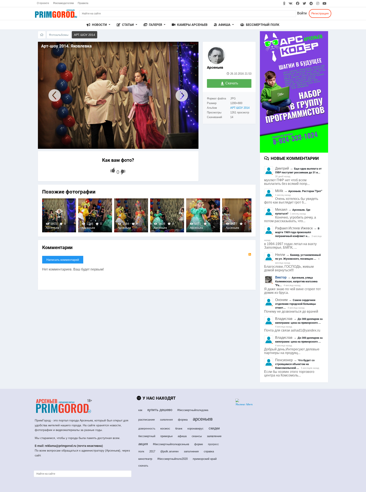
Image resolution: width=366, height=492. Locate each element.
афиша (182, 436)
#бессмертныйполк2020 (172, 458)
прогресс (213, 444)
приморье (166, 436)
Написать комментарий (62, 259)
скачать (143, 465)
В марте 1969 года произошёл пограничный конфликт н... (297, 232)
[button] (98, 25)
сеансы (197, 436)
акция (143, 444)
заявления (166, 419)
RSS (249, 254)
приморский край (205, 458)
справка (209, 451)
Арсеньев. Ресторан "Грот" (305, 191)
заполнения (191, 451)
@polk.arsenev (169, 451)
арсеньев (203, 419)
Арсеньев (215, 67)
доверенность (146, 428)
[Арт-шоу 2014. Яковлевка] (52, 95)
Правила (83, 3)
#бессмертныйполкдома (192, 410)
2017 (152, 451)
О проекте (43, 3)
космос (165, 428)
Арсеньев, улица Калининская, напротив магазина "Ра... (296, 281)
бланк (178, 428)
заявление (214, 436)
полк (141, 451)
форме (198, 444)
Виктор (281, 277)
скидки (214, 428)
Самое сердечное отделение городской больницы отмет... (295, 303)
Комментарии (57, 247)
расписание (146, 419)
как (140, 410)
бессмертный (146, 436)
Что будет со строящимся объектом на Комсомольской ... (295, 364)
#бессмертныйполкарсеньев (171, 444)
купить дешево (159, 410)
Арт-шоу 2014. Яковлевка (59, 215)
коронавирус (195, 428)
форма (183, 419)
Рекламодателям (63, 3)
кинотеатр (145, 458)
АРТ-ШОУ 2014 (240, 107)
